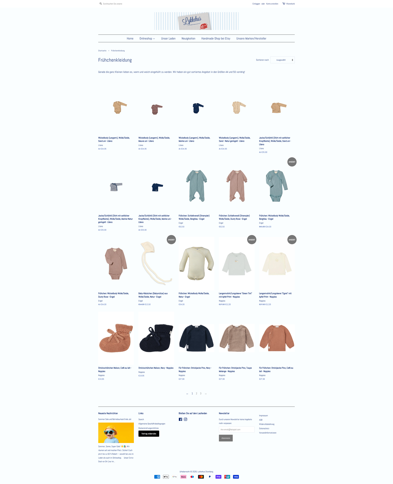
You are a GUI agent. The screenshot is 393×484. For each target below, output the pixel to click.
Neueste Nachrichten (108, 413)
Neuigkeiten (188, 38)
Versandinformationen (267, 432)
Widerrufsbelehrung (266, 424)
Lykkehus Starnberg (205, 471)
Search (141, 419)
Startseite (102, 50)
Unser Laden (168, 38)
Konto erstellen (272, 3)
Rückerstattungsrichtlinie (148, 428)
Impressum (263, 415)
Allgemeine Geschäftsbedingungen (151, 423)
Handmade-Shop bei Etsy (215, 38)
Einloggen (256, 3)
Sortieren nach (262, 59)
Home (130, 38)
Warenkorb (290, 3)
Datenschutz (264, 428)
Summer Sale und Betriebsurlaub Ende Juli (114, 419)
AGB (260, 419)
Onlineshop (146, 38)
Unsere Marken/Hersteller (251, 38)
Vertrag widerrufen (149, 433)
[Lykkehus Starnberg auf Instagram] (185, 420)
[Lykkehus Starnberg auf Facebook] (180, 420)
